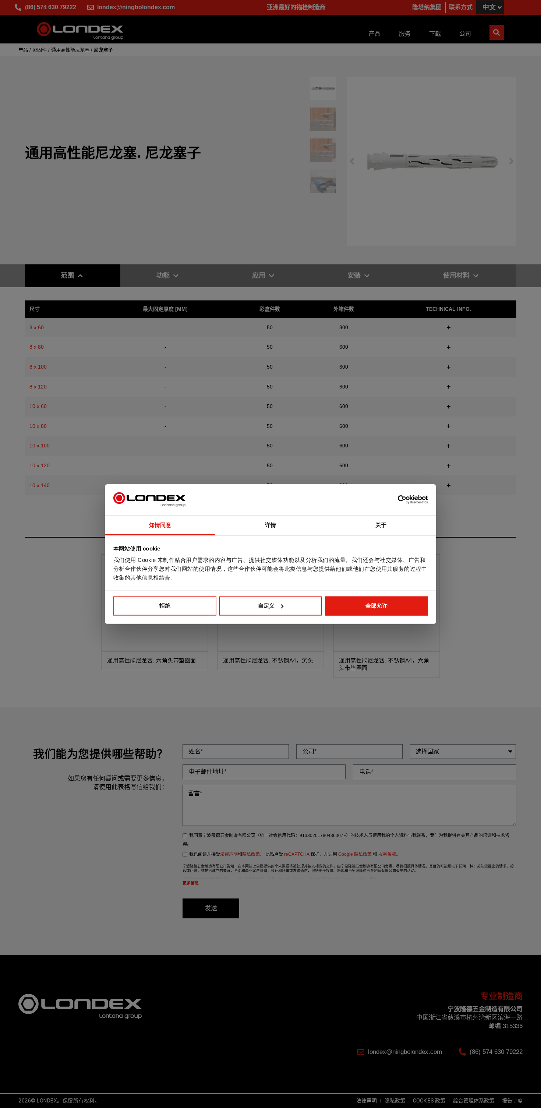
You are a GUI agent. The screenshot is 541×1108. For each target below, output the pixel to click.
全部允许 (376, 605)
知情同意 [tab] (160, 525)
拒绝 (164, 605)
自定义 (266, 605)
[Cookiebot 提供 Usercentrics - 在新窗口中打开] (396, 499)
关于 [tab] (380, 525)
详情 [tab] (270, 525)
